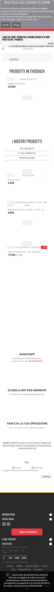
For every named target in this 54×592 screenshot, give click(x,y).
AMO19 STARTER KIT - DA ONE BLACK (24, 252)
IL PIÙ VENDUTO (27, 153)
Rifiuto (16, 25)
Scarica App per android (27, 390)
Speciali (10, 566)
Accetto (5, 25)
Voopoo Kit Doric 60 (16, 84)
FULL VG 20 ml (14, 180)
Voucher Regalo (32, 566)
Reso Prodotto (28, 532)
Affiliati (19, 566)
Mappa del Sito (24, 570)
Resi (13, 570)
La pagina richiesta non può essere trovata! (31, 46)
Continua (46, 476)
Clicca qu (12, 428)
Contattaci (38, 570)
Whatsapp (27, 354)
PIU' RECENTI (27, 148)
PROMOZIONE (27, 158)
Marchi (45, 566)
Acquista (11, 203)
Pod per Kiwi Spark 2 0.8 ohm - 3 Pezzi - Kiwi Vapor (29, 210)
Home (50, 43)
